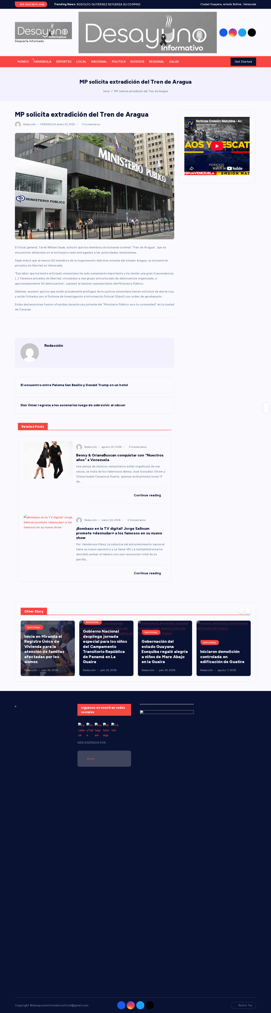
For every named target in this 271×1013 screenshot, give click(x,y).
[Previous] (241, 615)
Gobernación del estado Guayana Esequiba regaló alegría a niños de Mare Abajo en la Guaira (165, 656)
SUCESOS (137, 66)
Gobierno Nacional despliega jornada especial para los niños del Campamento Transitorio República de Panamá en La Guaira (105, 651)
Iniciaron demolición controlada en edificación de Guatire (222, 661)
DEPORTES (64, 66)
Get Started (243, 66)
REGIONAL (156, 66)
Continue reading (148, 500)
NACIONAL (99, 66)
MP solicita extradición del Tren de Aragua (141, 95)
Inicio (106, 95)
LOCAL (81, 66)
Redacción (29, 129)
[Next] (247, 615)
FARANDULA (42, 66)
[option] (48, 653)
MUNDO (23, 66)
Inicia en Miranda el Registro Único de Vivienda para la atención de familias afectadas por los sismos (44, 654)
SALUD (174, 66)
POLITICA (119, 66)
